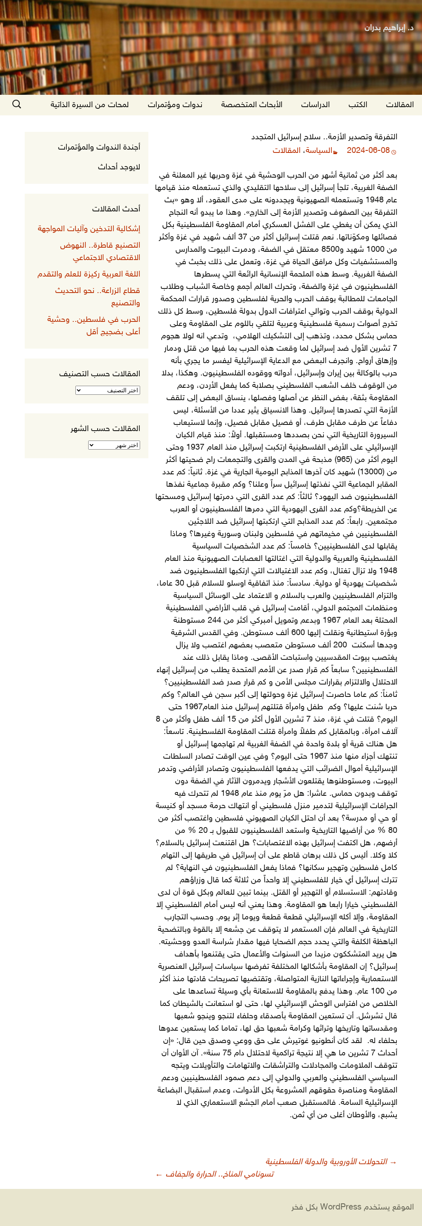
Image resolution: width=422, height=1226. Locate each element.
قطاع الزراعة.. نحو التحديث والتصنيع (97, 297)
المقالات (400, 105)
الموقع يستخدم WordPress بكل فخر (352, 1207)
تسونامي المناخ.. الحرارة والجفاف (214, 1174)
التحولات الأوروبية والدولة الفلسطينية (331, 1162)
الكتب (358, 105)
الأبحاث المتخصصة (251, 105)
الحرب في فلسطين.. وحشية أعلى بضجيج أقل (93, 326)
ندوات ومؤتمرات (175, 105)
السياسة (319, 151)
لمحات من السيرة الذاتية (90, 105)
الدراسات (315, 105)
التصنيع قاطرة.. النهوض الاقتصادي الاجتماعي (100, 252)
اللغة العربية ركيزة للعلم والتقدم (89, 274)
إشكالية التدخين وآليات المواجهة (89, 229)
